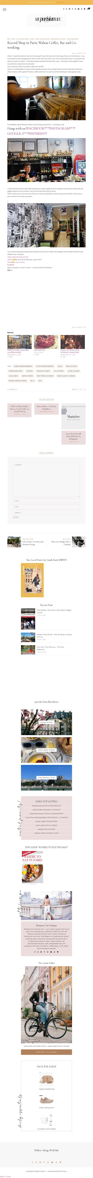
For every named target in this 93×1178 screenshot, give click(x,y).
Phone (9, 262)
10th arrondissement (45, 366)
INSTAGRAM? (60, 128)
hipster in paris (43, 371)
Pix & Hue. (63, 1171)
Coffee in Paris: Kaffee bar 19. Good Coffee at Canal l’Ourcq (19, 409)
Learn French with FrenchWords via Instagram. (73, 436)
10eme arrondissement (23, 366)
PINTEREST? (38, 133)
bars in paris (71, 366)
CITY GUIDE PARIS (22, 38)
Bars (13, 38)
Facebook (10, 265)
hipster (30, 371)
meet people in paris (45, 376)
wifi (40, 380)
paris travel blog (42, 38)
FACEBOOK (35, 128)
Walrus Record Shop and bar (17, 257)
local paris (13, 376)
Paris (32, 38)
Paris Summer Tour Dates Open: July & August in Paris (54, 611)
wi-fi (33, 380)
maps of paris (27, 376)
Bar (8, 38)
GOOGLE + (15, 133)
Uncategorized (72, 38)
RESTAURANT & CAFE (58, 38)
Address (10, 259)
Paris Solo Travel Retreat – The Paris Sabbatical (50, 648)
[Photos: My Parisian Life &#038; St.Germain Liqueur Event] (73, 342)
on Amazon (61, 2)
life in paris (59, 371)
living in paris (74, 371)
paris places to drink (66, 376)
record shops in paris (18, 380)
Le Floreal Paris (39, 350)
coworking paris (15, 371)
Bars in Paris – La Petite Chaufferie (46, 407)
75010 (60, 366)
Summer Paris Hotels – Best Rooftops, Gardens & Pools (54, 635)
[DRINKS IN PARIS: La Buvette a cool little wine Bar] (19, 342)
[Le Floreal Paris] (46, 342)
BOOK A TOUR (5, 1177)
